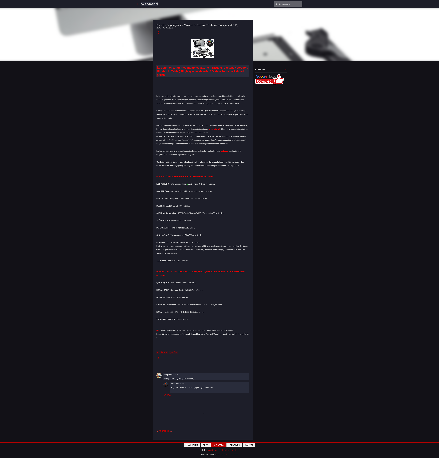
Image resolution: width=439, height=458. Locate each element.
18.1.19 (182, 383)
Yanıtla (167, 395)
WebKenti (149, 4)
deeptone (168, 374)
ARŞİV (205, 445)
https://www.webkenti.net (230, 454)
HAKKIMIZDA (234, 445)
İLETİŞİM (249, 445)
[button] (157, 32)
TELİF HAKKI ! (192, 445)
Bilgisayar (162, 352)
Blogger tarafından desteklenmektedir (221, 450)
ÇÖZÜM (173, 352)
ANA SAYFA (219, 445)
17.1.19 (175, 374)
